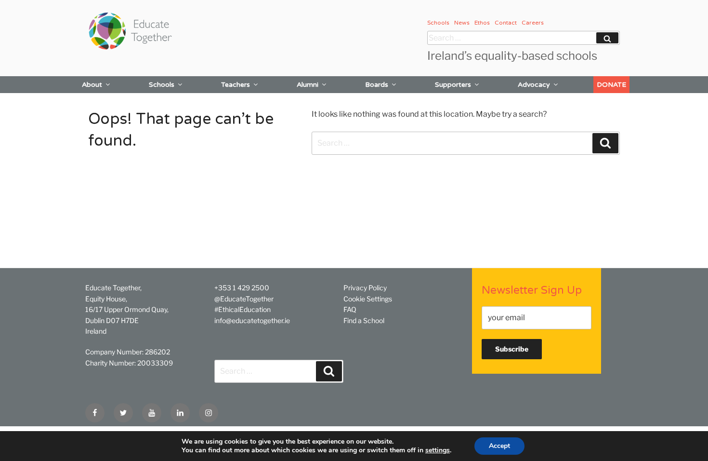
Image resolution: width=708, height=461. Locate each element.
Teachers (235, 85)
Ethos (482, 22)
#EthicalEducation (242, 309)
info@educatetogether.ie (252, 320)
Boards (376, 85)
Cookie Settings (367, 299)
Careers (533, 22)
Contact (506, 22)
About (92, 85)
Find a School (363, 320)
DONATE (611, 85)
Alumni (307, 85)
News (462, 22)
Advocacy (534, 85)
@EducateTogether (244, 299)
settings (437, 450)
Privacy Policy (365, 288)
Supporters (453, 85)
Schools (438, 22)
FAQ (349, 309)
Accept (499, 445)
